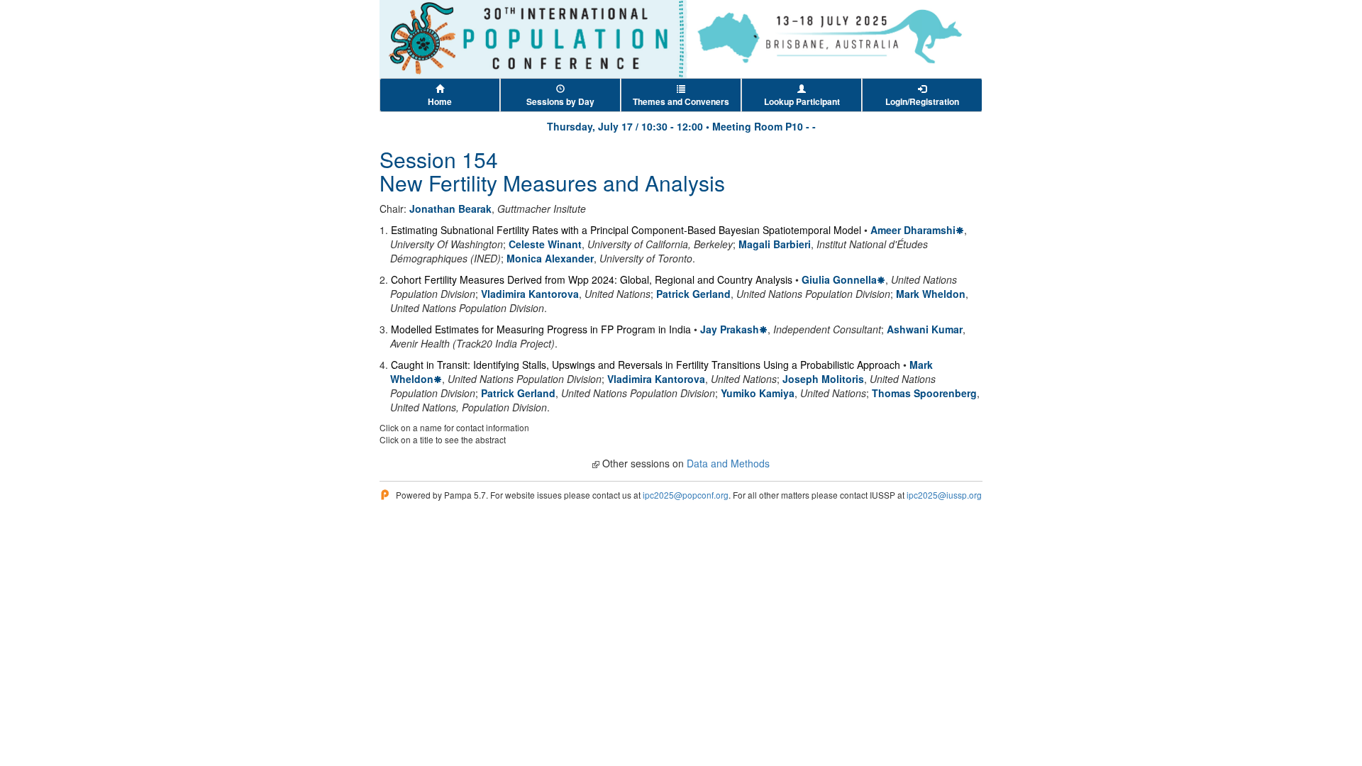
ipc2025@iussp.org (944, 495)
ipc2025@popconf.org (686, 495)
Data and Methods (728, 463)
